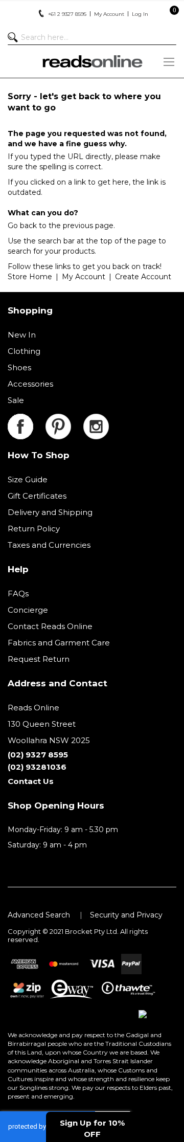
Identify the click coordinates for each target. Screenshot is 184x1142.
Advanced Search (39, 915)
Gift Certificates (37, 496)
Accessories (30, 384)
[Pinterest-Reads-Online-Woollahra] (64, 419)
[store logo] (92, 61)
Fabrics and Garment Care (59, 642)
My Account (83, 276)
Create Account (143, 276)
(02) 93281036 (37, 767)
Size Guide (28, 479)
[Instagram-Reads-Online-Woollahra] (96, 419)
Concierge (28, 610)
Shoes (19, 367)
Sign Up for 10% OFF (92, 1128)
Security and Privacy (126, 915)
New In (22, 335)
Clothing (24, 351)
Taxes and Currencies (49, 545)
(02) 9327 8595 (38, 754)
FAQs (18, 593)
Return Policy (34, 528)
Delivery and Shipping (50, 512)
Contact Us (31, 781)
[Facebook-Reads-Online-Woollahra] (26, 419)
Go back (22, 225)
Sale (16, 400)
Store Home (30, 276)
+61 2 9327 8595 (67, 14)
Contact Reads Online (50, 626)
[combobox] (92, 37)
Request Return (39, 659)
